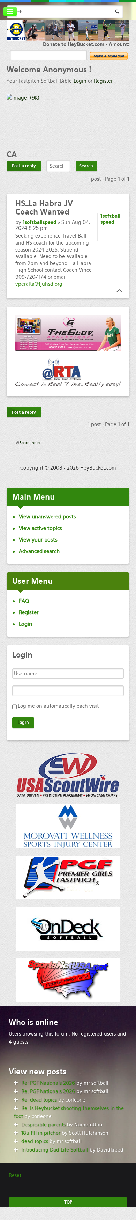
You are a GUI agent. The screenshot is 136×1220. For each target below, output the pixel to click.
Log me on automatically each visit (58, 706)
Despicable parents (43, 1124)
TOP (68, 1202)
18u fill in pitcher (40, 1133)
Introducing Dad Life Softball (54, 1150)
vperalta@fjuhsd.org (38, 284)
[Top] (117, 291)
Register (103, 81)
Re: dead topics (39, 1100)
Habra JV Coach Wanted (44, 207)
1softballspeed (39, 222)
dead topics (34, 1141)
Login (80, 81)
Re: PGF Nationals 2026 (48, 1083)
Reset (15, 1175)
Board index (30, 442)
